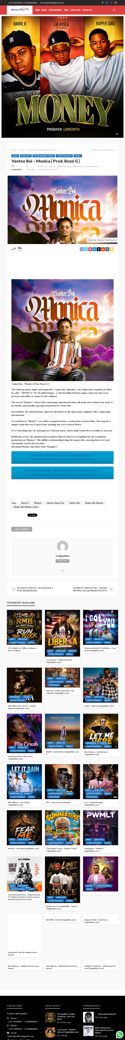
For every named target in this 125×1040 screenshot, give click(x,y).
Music (77, 156)
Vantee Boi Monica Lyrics (48, 169)
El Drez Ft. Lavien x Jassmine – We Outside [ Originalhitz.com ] (60, 692)
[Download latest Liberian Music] (19, 10)
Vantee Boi (77, 166)
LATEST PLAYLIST (64, 156)
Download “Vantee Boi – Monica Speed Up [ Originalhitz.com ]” (62, 472)
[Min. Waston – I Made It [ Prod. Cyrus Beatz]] (24, 977)
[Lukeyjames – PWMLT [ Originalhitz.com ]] (100, 827)
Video (66, 10)
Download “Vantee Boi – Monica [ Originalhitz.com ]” (62, 457)
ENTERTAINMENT (55, 10)
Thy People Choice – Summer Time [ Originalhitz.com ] (61, 849)
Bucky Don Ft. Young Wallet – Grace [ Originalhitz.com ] (61, 907)
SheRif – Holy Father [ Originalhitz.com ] (62, 753)
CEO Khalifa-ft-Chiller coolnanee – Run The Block (23, 649)
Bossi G (44, 166)
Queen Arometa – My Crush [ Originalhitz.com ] (20, 757)
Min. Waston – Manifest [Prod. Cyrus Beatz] (61, 967)
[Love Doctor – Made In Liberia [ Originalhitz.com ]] (62, 633)
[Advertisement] (62, 263)
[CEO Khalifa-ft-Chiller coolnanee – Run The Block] (24, 627)
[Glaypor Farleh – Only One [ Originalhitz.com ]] (100, 931)
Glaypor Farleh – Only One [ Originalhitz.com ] (95, 953)
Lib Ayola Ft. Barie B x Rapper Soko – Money (23, 953)
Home (37, 10)
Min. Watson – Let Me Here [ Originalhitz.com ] (96, 753)
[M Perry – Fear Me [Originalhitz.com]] (24, 827)
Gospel (27, 697)
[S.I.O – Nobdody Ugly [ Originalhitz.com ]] (100, 781)
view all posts (62, 561)
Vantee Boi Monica (91, 166)
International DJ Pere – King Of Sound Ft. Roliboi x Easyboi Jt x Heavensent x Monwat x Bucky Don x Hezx (24, 897)
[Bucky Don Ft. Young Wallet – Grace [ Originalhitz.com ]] (62, 879)
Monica (52, 166)
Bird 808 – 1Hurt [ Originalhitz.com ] (61, 952)
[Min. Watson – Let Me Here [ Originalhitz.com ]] (100, 731)
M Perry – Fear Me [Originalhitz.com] (23, 848)
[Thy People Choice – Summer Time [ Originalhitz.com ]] (62, 827)
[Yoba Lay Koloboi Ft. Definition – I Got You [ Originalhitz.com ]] (100, 627)
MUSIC (44, 10)
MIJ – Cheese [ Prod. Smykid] (58, 802)
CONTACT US (87, 10)
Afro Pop (25, 156)
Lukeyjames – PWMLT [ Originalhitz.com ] (94, 849)
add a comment (22, 529)
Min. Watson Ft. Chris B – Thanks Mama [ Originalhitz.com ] (22, 707)
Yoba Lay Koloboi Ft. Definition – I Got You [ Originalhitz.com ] (100, 649)
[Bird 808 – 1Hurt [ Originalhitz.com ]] (62, 931)
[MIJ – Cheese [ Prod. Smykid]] (62, 781)
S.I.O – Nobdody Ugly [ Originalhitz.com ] (93, 803)
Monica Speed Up (64, 166)
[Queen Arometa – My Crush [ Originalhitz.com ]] (24, 733)
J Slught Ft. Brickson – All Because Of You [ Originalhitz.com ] (99, 999)
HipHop (72, 651)
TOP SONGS (54, 685)
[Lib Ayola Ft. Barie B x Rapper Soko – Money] (24, 931)
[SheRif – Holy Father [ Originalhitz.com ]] (62, 731)
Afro (15, 156)
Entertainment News (43, 156)
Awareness (15, 697)
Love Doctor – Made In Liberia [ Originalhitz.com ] (59, 661)
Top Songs (54, 797)
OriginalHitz (16, 169)
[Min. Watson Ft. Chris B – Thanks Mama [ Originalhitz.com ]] (24, 685)
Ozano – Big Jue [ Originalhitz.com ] (99, 706)
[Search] (114, 10)
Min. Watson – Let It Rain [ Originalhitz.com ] (19, 803)
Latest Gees (75, 10)
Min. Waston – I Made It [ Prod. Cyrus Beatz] (23, 999)
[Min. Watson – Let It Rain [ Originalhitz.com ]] (24, 781)
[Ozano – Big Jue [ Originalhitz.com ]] (100, 685)
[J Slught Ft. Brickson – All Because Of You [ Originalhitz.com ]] (100, 977)
